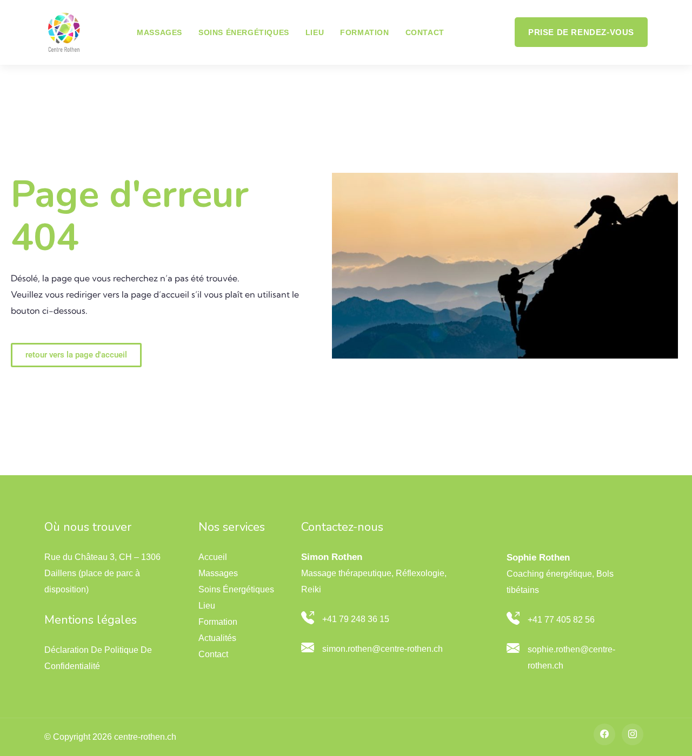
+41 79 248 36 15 (355, 619)
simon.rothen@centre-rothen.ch (382, 648)
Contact (424, 32)
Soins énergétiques (243, 32)
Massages (159, 32)
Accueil (212, 557)
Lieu (314, 32)
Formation (364, 32)
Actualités (217, 638)
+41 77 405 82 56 (561, 619)
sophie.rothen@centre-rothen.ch (571, 657)
